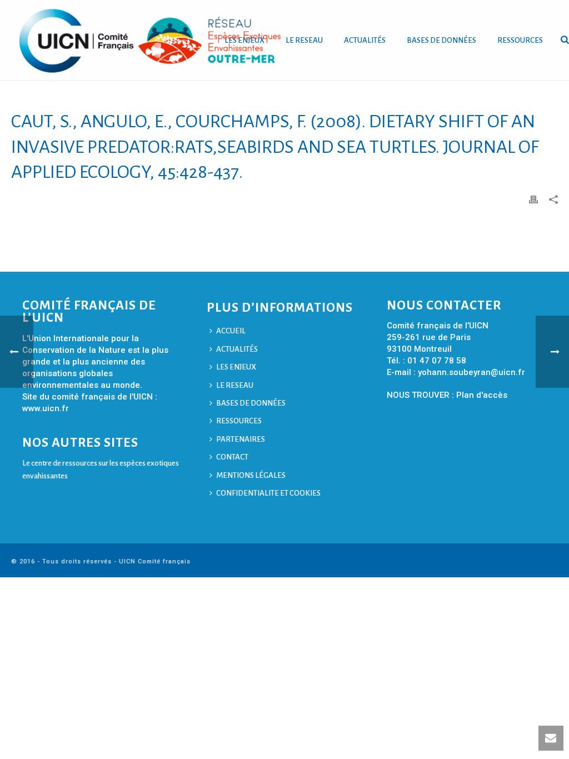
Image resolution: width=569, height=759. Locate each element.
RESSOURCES (520, 40)
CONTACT (232, 457)
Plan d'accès (481, 395)
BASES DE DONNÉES (441, 40)
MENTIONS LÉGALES (251, 475)
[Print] (533, 199)
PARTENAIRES (240, 439)
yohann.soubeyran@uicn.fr (471, 372)
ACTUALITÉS (365, 40)
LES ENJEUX (236, 367)
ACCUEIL (231, 331)
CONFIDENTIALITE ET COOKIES (268, 493)
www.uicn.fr (45, 408)
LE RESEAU (304, 40)
